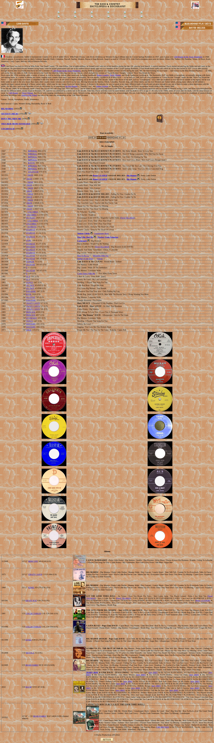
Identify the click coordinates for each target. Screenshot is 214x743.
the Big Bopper (71, 86)
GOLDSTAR (33, 172)
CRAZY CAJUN (33, 303)
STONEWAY (31, 318)
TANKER (30, 262)
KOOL (29, 294)
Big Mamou (132, 175)
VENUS (29, 282)
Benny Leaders (103, 75)
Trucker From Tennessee (107, 237)
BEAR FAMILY (32, 665)
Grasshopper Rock (101, 233)
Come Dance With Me (86, 273)
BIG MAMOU (7, 109)
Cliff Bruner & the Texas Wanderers (188, 57)
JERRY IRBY (92, 672)
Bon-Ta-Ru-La (83, 256)
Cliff (162, 727)
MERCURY (33, 561)
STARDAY (32, 227)
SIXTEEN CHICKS (9, 114)
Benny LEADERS (203, 600)
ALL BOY (30, 285)
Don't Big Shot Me (85, 237)
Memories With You (100, 256)
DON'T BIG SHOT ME (11, 119)
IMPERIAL (32, 151)
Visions (100, 259)
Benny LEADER (100, 175)
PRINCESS (30, 312)
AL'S (28, 276)
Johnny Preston (102, 86)
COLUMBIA (32, 212)
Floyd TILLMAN (127, 218)
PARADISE (31, 291)
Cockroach (82, 241)
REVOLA (30, 653)
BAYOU (31, 163)
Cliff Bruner (13, 93)
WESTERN (31, 324)
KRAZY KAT (31, 600)
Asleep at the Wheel (29, 95)
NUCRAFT (31, 218)
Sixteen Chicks (83, 233)
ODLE (28, 330)
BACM (28, 687)
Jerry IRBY (153, 672)
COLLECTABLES (33, 613)
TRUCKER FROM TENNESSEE (15, 124)
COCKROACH (7, 129)
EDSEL (31, 587)
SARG (28, 240)
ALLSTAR (30, 256)
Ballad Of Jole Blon (85, 259)
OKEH (30, 175)
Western (31, 247)
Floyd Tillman (115, 75)
